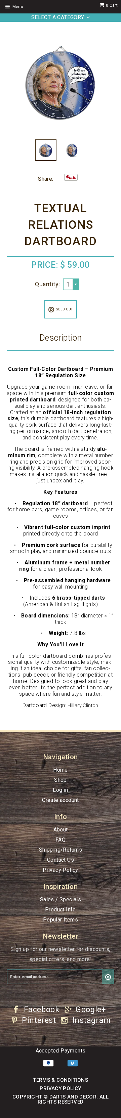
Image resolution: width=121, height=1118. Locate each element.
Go (108, 977)
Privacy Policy (60, 870)
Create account (60, 800)
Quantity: (47, 284)
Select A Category (57, 17)
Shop (60, 780)
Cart (112, 5)
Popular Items (60, 919)
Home (60, 770)
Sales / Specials (60, 899)
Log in (60, 790)
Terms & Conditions (60, 1080)
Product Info (60, 909)
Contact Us (60, 860)
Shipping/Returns (60, 850)
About (60, 829)
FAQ (60, 839)
